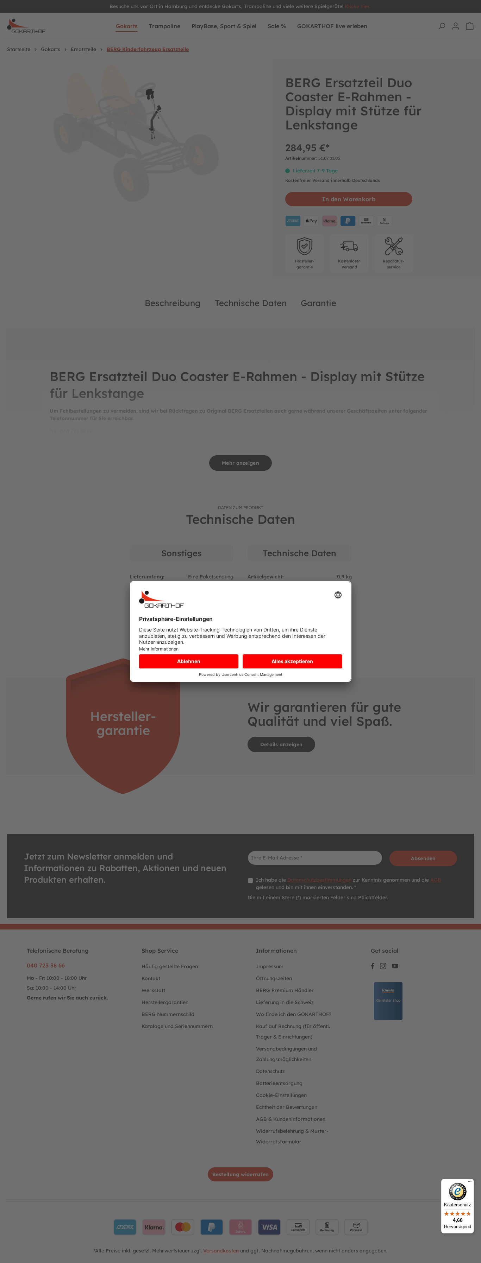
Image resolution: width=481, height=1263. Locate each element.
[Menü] (470, 1183)
